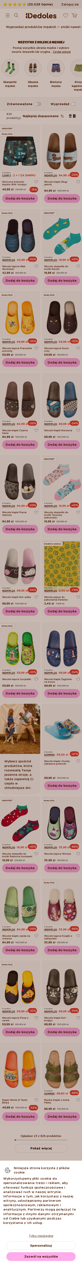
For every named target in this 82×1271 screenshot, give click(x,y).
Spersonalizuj (41, 1245)
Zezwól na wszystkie (41, 1256)
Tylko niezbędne (41, 1235)
